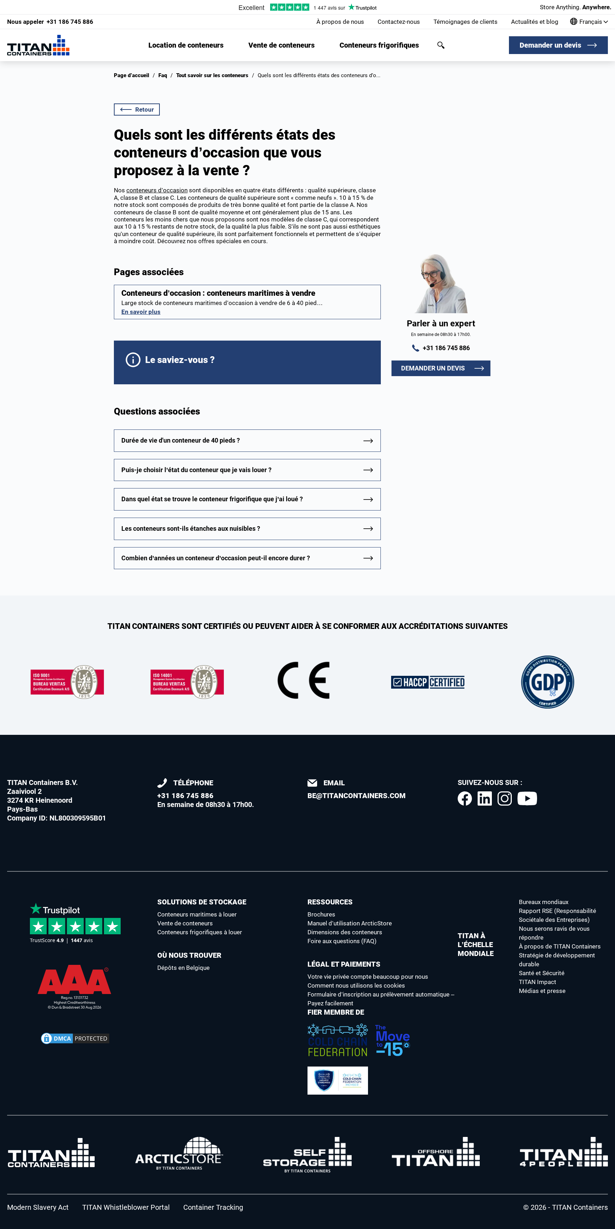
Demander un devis (550, 45)
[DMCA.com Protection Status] (75, 1038)
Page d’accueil (131, 75)
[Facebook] (465, 798)
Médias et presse (542, 990)
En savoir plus (141, 311)
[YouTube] (527, 798)
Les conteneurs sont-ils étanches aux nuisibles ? (190, 528)
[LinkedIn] (485, 798)
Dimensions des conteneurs (345, 932)
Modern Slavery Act (38, 1207)
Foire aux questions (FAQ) (342, 941)
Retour (144, 109)
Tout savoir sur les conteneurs (212, 75)
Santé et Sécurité (541, 973)
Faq (162, 75)
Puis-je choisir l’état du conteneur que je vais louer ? (196, 470)
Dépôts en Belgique (183, 967)
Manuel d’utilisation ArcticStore (350, 923)
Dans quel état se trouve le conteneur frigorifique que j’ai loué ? (212, 499)
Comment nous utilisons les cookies (356, 985)
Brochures (321, 914)
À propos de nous (340, 21)
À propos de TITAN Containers (560, 946)
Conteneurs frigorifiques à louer (199, 932)
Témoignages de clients (465, 21)
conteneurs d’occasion (157, 190)
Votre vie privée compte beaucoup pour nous (368, 976)
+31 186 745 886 (50, 21)
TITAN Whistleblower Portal (126, 1207)
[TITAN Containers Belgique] (38, 45)
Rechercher (441, 45)
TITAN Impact (537, 981)
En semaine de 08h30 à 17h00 (204, 794)
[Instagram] (505, 798)
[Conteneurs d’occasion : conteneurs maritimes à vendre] (247, 302)
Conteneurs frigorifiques (379, 45)
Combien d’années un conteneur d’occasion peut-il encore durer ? (215, 558)
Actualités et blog (534, 21)
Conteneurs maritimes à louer (197, 914)
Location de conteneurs (186, 45)
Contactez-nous (399, 21)
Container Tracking (213, 1207)
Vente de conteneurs (281, 45)
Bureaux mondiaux (543, 901)
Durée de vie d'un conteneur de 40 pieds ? (180, 440)
